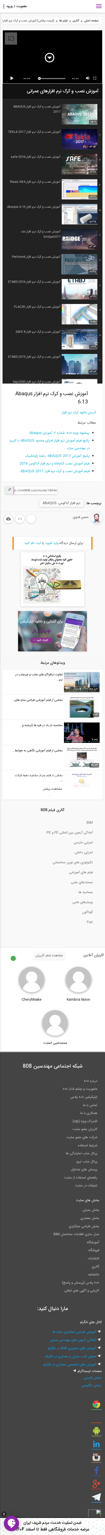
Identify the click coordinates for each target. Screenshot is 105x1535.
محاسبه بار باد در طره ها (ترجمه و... (41, 725)
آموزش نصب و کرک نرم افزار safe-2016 (35, 156)
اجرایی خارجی (83, 842)
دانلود (8, 519)
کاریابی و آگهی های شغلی (81, 1290)
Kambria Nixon (78, 1000)
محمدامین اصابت (55, 1043)
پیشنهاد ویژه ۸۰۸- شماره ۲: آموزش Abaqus (59, 433)
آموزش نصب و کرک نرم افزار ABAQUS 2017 (36, 109)
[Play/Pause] (13, 79)
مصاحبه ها (85, 892)
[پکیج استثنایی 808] (52, 605)
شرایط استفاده (87, 1145)
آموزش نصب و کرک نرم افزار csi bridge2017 (40, 234)
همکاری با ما (88, 1113)
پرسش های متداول (84, 1169)
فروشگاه (93, 1250)
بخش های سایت (87, 1200)
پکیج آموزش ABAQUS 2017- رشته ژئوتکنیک (57, 456)
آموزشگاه (93, 1242)
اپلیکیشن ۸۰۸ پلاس (83, 1097)
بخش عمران (91, 1210)
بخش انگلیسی (91, 1385)
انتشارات (93, 1258)
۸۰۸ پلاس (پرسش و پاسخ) (80, 1283)
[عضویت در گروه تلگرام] (96, 1499)
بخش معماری (90, 1218)
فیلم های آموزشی (81, 872)
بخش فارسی (92, 1378)
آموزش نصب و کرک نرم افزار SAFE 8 (38, 331)
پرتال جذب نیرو (86, 1161)
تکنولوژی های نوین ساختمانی (72, 862)
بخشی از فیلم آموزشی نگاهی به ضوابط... (37, 750)
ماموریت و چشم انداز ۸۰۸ (80, 1089)
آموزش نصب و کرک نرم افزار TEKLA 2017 (34, 131)
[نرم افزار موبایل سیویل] (96, 1432)
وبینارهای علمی (82, 902)
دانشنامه (93, 1274)
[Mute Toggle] (88, 79)
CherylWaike (32, 1000)
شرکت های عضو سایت (82, 1137)
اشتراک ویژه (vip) (85, 1121)
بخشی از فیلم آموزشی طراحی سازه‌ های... (37, 700)
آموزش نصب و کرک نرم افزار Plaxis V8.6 (35, 181)
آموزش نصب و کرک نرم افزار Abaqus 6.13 (33, 206)
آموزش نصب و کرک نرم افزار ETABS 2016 (34, 281)
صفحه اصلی (91, 20)
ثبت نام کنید (32, 543)
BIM (90, 823)
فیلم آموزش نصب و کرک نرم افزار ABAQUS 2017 (54, 471)
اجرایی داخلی (84, 852)
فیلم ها (63, 20)
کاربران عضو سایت (84, 1129)
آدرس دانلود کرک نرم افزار (78, 412)
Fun (90, 922)
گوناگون (87, 912)
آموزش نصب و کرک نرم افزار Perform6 (36, 256)
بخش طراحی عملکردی (84, 1226)
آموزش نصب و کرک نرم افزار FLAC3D (37, 306)
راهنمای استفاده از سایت (80, 1178)
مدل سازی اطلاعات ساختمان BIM (76, 1234)
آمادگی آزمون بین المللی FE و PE (70, 832)
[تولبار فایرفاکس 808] (96, 1419)
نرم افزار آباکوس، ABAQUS (61, 503)
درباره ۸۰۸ (90, 1081)
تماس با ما (90, 1105)
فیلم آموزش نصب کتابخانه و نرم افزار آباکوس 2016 (54, 463)
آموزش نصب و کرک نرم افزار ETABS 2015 (34, 356)
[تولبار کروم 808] (96, 1406)
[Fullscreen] (95, 79)
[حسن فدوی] (83, 523)
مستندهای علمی (82, 882)
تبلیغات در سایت (86, 1185)
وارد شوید (51, 543)
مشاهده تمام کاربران (49, 955)
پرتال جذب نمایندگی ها (81, 1153)
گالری (76, 20)
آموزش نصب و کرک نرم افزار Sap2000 (36, 381)
